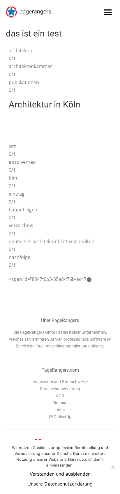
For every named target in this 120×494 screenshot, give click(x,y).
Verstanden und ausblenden (60, 474)
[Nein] (113, 467)
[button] (107, 12)
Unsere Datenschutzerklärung (60, 484)
